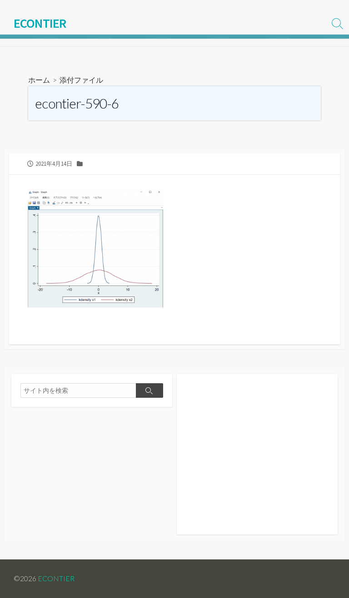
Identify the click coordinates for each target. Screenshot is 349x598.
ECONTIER (56, 578)
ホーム (39, 79)
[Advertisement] (257, 459)
